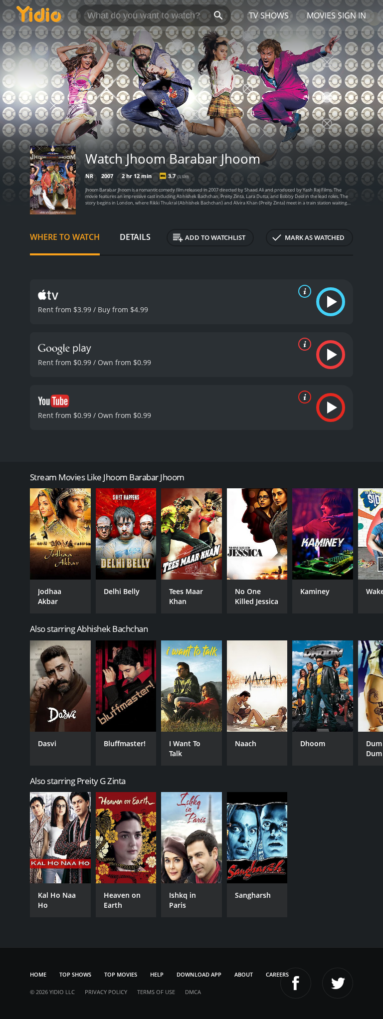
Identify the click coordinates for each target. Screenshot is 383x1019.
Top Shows (75, 974)
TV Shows (269, 15)
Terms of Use (156, 992)
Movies (321, 15)
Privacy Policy (106, 992)
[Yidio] (38, 15)
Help (157, 974)
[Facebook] (295, 983)
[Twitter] (337, 983)
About (243, 974)
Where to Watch (65, 236)
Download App (199, 974)
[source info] (302, 291)
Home (38, 974)
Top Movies (120, 974)
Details (135, 236)
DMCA (193, 992)
